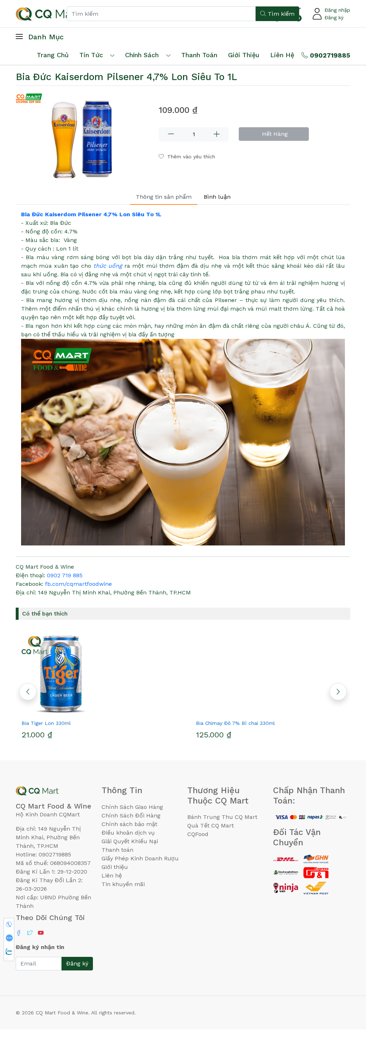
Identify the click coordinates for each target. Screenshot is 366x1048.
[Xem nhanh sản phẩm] (95, 710)
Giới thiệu (115, 867)
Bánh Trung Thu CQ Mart (222, 817)
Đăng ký (334, 17)
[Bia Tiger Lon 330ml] (95, 673)
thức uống (107, 265)
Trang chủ (53, 55)
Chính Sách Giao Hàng (132, 807)
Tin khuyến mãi (123, 884)
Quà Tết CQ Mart (210, 825)
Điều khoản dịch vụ (128, 832)
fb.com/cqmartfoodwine (78, 583)
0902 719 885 (65, 575)
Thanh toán (117, 849)
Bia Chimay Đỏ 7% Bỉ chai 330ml (235, 723)
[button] (338, 691)
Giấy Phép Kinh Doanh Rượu (140, 858)
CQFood (197, 834)
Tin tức (91, 55)
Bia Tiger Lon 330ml (46, 723)
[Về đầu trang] (346, 1004)
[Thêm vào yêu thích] (82, 710)
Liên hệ (282, 55)
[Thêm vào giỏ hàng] (108, 710)
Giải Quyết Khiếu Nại (130, 841)
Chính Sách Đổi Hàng (131, 815)
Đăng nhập (337, 10)
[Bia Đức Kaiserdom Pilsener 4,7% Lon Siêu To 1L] (83, 136)
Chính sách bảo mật (129, 824)
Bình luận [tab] (217, 196)
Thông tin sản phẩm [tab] (164, 196)
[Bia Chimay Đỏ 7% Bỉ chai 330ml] (270, 673)
